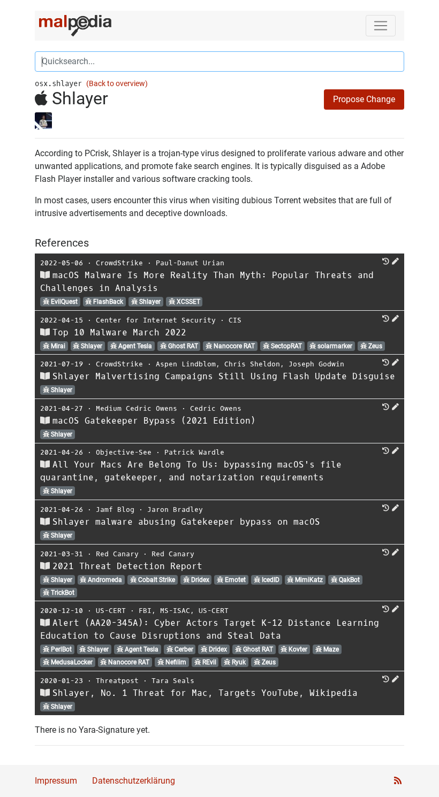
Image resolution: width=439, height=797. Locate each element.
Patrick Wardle (194, 452)
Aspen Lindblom (186, 364)
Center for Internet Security (156, 320)
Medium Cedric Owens (136, 408)
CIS (235, 320)
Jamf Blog (115, 509)
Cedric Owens (215, 408)
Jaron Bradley (175, 509)
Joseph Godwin (316, 364)
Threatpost (117, 680)
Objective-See (124, 452)
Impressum (56, 781)
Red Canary (117, 553)
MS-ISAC (175, 610)
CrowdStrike (119, 262)
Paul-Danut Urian (190, 262)
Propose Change (364, 99)
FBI (145, 610)
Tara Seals (173, 680)
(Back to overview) (117, 83)
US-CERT (111, 610)
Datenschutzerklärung (133, 781)
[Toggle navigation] (381, 25)
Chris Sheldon (252, 364)
